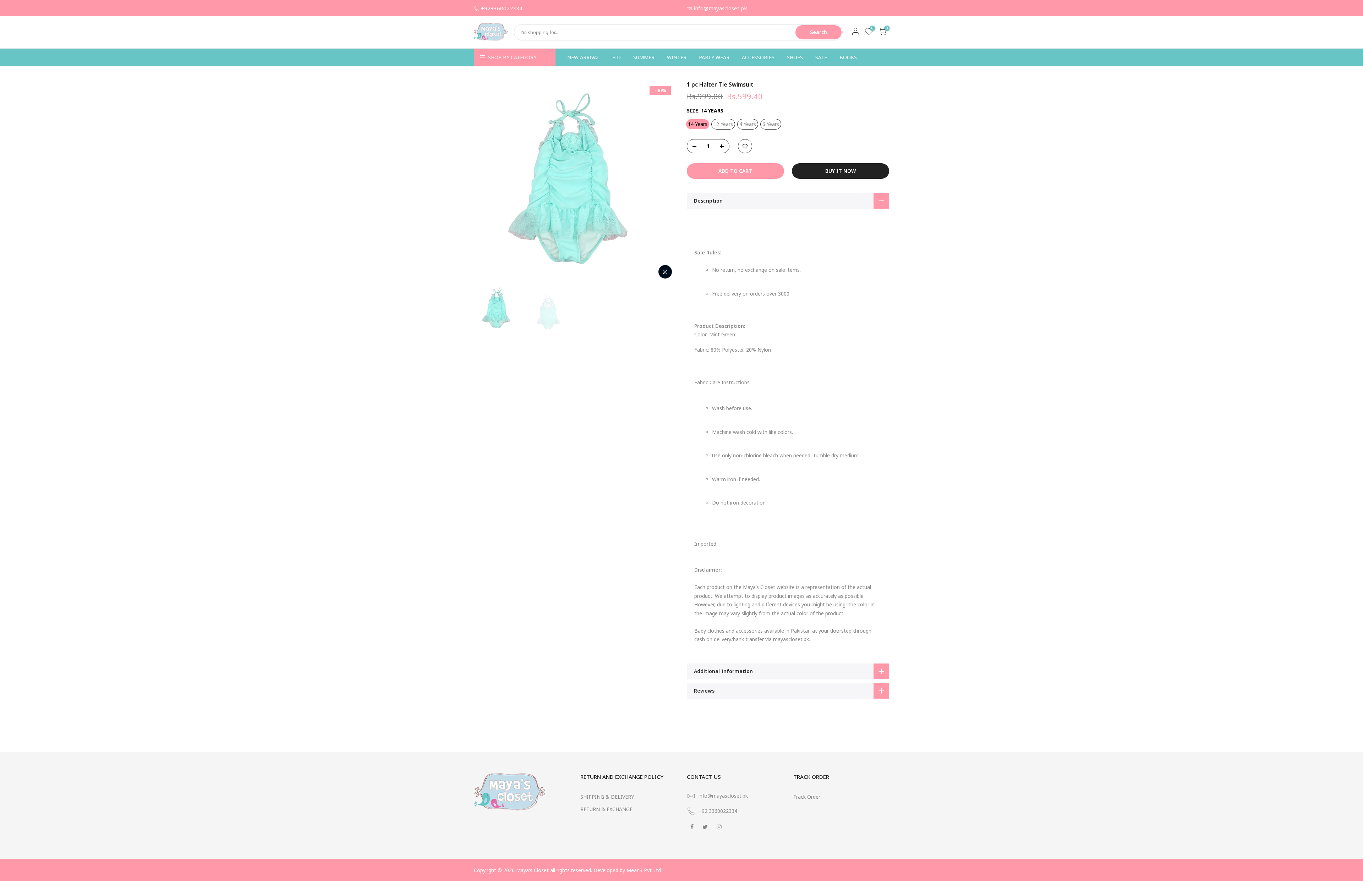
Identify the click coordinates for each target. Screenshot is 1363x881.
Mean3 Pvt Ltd (643, 870)
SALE (821, 57)
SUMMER (644, 57)
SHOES (795, 57)
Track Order (806, 796)
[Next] (664, 182)
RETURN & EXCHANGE (606, 809)
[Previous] (486, 182)
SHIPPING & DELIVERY (607, 796)
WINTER (676, 57)
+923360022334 (501, 8)
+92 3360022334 (718, 811)
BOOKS (848, 57)
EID (616, 57)
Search (818, 32)
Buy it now (840, 170)
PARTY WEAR (714, 57)
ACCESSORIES (758, 57)
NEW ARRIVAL (583, 57)
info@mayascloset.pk (720, 8)
